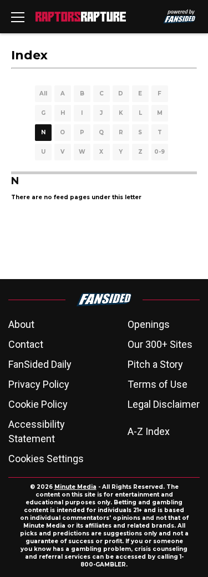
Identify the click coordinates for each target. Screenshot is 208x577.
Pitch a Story (155, 364)
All (43, 93)
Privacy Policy (38, 384)
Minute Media (75, 486)
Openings (149, 324)
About (21, 324)
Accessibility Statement (36, 431)
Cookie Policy (38, 404)
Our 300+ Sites (160, 344)
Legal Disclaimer (164, 404)
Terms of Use (157, 384)
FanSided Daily (40, 364)
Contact (25, 344)
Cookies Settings (46, 458)
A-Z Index (149, 431)
